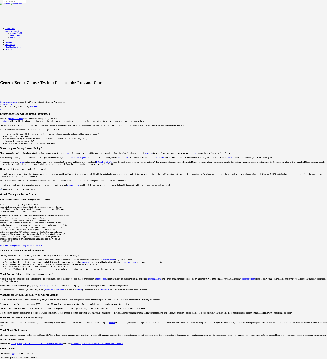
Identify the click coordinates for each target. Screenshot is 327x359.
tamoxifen (49, 290)
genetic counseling (15, 119)
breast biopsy (101, 279)
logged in (14, 353)
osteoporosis (104, 290)
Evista (79, 290)
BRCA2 (109, 162)
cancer (68, 153)
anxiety (112, 323)
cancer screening (248, 279)
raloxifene (60, 290)
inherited (192, 153)
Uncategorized (11, 102)
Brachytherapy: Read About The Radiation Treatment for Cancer (37, 344)
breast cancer (5, 121)
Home (2, 102)
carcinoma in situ (154, 279)
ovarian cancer (73, 185)
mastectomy (43, 285)
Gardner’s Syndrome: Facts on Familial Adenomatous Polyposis (97, 344)
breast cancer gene (78, 157)
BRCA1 (99, 162)
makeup (148, 153)
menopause (86, 262)
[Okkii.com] (11, 4)
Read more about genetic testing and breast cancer (21, 245)
